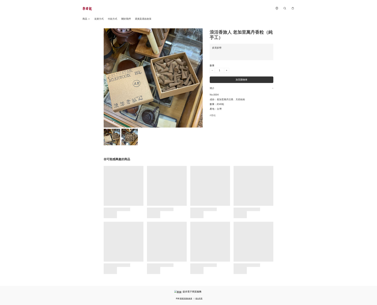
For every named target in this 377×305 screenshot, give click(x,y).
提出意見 (198, 298)
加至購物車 (241, 79)
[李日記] (87, 8)
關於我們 (126, 19)
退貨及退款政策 (143, 19)
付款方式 (112, 19)
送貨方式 (99, 19)
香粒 (213, 115)
